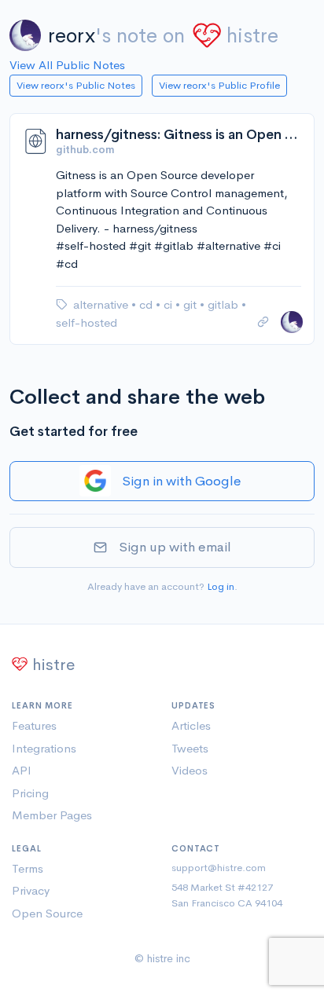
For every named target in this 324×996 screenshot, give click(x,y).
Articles (191, 725)
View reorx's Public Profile (219, 85)
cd (147, 304)
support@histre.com (218, 867)
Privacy (31, 890)
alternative (102, 304)
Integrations (44, 748)
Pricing (30, 792)
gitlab (224, 304)
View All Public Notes (67, 64)
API (21, 770)
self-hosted (86, 322)
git (191, 304)
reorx (71, 36)
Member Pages (52, 814)
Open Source (47, 913)
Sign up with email (175, 547)
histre (252, 36)
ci (169, 304)
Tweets (189, 748)
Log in (220, 586)
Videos (189, 770)
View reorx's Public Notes (76, 85)
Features (34, 725)
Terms (27, 868)
